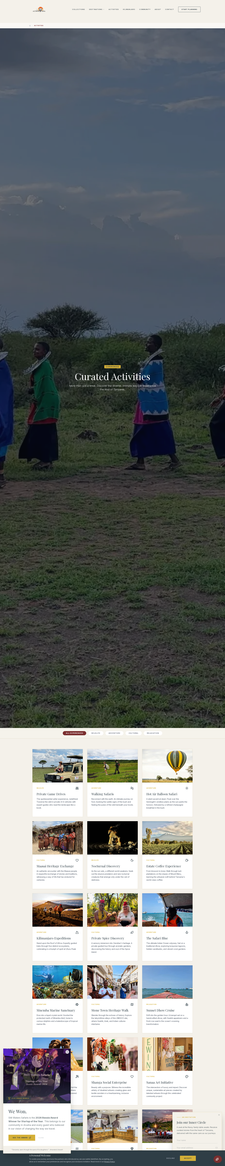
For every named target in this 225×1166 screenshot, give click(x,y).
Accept (188, 1158)
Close (41, 1138)
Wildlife (95, 733)
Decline (170, 1158)
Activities (114, 9)
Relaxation (153, 733)
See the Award (20, 1138)
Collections (78, 9)
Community (145, 9)
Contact (169, 9)
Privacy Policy (109, 1162)
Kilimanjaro (129, 9)
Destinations (95, 9)
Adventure (114, 733)
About (158, 9)
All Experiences (74, 733)
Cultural (134, 733)
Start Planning (189, 9)
